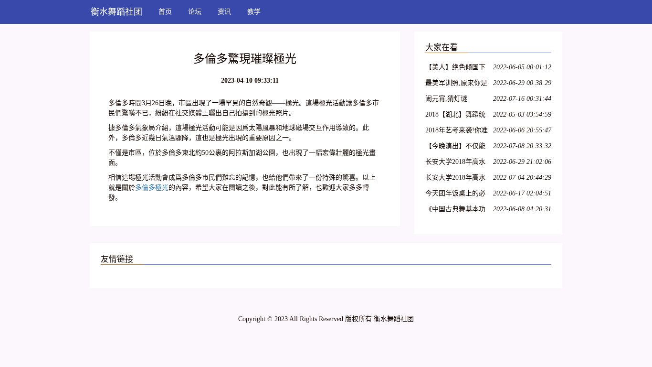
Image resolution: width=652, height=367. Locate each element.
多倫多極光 (151, 187)
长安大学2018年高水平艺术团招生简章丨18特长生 (455, 179)
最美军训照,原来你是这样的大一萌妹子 (456, 84)
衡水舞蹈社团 (116, 12)
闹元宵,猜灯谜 (446, 98)
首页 (165, 11)
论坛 (194, 11)
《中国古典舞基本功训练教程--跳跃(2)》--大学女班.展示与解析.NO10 (456, 210)
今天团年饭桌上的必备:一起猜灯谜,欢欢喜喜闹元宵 (457, 195)
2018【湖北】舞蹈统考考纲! (455, 116)
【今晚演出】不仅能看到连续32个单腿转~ (457, 147)
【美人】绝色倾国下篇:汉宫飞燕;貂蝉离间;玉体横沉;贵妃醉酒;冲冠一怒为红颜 (455, 69)
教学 (254, 11)
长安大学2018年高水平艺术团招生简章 (455, 163)
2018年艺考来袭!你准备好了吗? (456, 132)
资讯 (224, 11)
